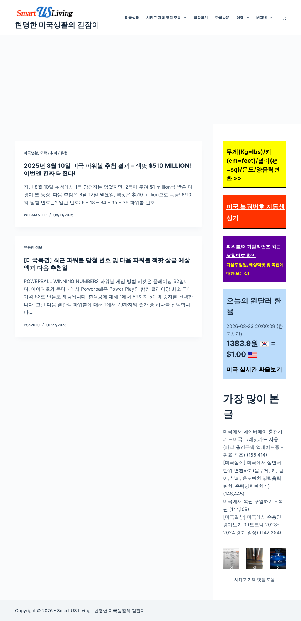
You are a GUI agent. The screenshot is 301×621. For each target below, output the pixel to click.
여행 (240, 17)
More (261, 17)
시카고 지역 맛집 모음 (163, 17)
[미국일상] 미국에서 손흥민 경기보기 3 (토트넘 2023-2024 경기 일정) (252, 524)
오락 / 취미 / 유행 (54, 153)
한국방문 (222, 17)
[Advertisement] (150, 79)
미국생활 (132, 17)
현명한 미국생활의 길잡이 (57, 24)
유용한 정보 (33, 247)
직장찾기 (201, 17)
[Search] (284, 18)
